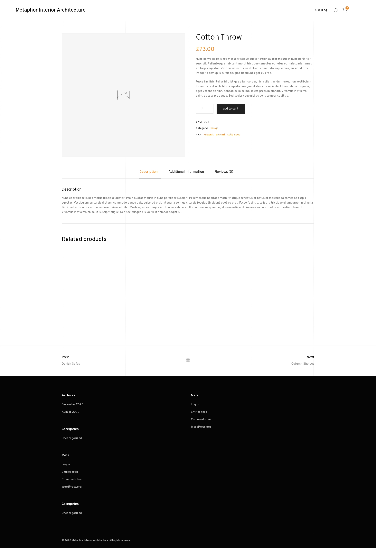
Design (214, 128)
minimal (220, 134)
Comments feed (72, 479)
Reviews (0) (224, 172)
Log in (66, 464)
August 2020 (71, 412)
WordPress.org (72, 487)
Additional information (186, 172)
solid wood (233, 134)
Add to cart (230, 109)
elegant (208, 134)
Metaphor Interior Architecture (51, 10)
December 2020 (72, 405)
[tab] (150, 174)
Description (148, 172)
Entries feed (70, 472)
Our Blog (321, 10)
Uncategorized (72, 438)
